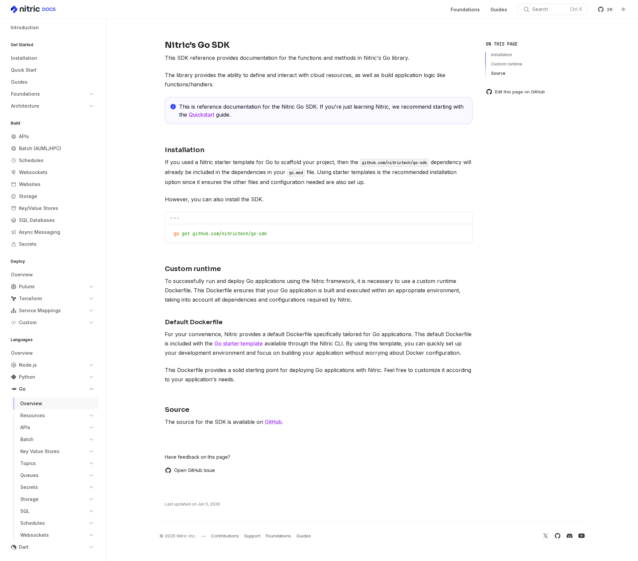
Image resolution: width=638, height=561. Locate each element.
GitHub (273, 422)
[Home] (33, 9)
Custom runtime (506, 63)
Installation (501, 54)
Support (252, 535)
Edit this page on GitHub (520, 91)
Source (498, 73)
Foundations (465, 9)
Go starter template (238, 343)
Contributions (225, 535)
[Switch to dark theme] (623, 9)
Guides (498, 9)
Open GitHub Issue (194, 470)
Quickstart (201, 114)
